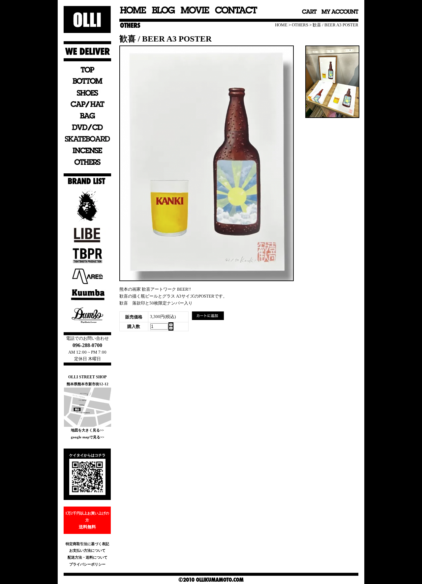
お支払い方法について (87, 550)
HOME (281, 24)
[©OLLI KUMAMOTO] (206, 279)
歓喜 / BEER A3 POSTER (335, 24)
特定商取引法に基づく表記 (87, 544)
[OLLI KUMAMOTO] (332, 115)
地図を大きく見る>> (87, 430)
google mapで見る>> (87, 437)
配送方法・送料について (87, 557)
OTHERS (300, 24)
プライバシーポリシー (87, 564)
